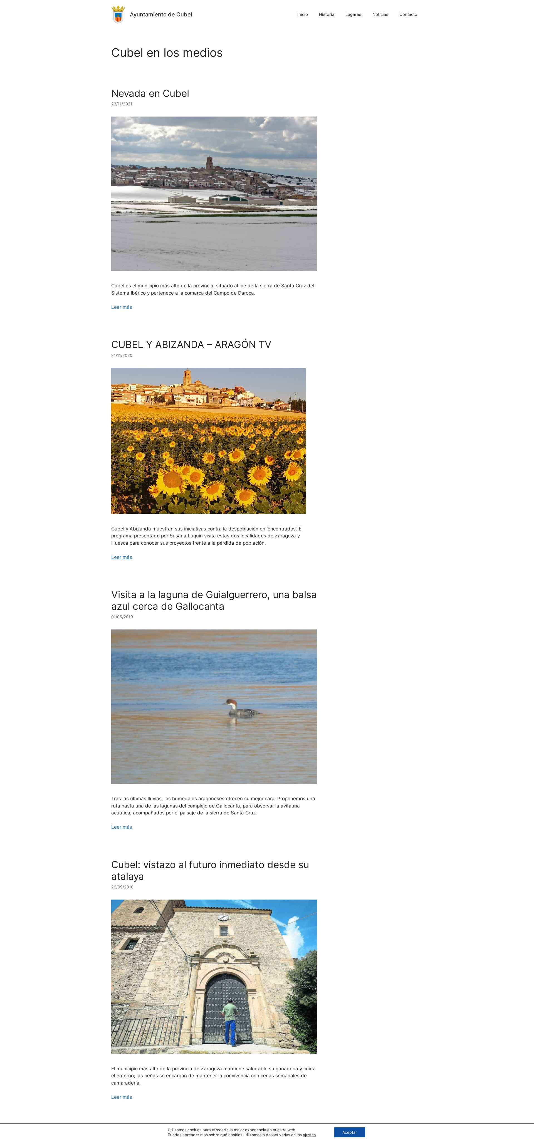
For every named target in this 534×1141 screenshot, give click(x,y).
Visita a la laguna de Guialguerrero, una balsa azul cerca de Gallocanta (214, 600)
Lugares (353, 14)
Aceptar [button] (349, 1132)
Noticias (380, 14)
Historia (326, 14)
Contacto (408, 14)
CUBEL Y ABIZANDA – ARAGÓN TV (191, 344)
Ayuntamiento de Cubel (161, 14)
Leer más (121, 307)
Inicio (302, 14)
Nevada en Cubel (150, 93)
